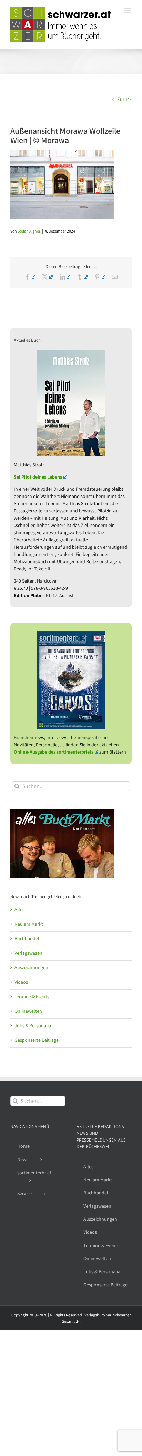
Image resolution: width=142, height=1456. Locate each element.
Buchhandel (26, 938)
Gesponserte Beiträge (36, 1040)
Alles (19, 909)
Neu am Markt (28, 924)
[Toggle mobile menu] (128, 11)
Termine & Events (31, 996)
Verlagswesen (28, 953)
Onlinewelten (28, 1011)
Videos (21, 982)
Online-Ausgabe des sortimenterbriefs (53, 752)
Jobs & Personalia (32, 1025)
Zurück (124, 99)
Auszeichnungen (31, 967)
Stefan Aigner (29, 231)
